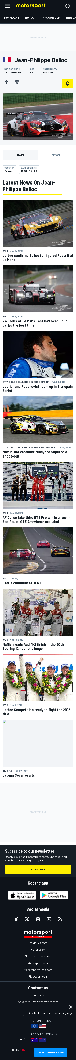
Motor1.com (38, 949)
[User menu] (67, 6)
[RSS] (60, 919)
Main (20, 155)
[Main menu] (7, 6)
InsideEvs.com (38, 943)
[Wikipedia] (17, 82)
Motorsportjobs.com (38, 956)
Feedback (38, 995)
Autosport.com (38, 963)
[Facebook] (7, 82)
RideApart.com (38, 976)
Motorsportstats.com (38, 969)
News (56, 155)
